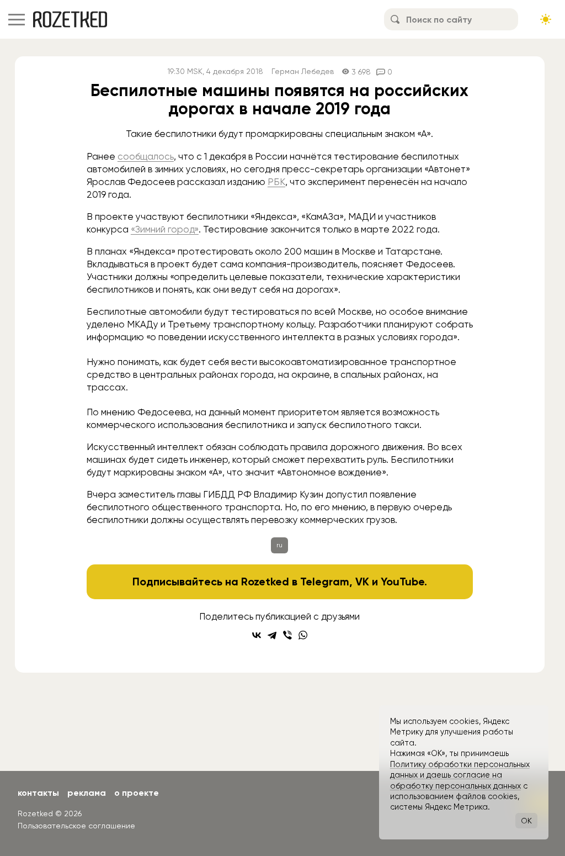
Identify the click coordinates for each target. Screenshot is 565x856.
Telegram (324, 581)
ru (279, 545)
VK (362, 581)
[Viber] (287, 635)
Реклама (86, 793)
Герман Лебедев (302, 71)
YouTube (402, 581)
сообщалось (146, 156)
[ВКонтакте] (256, 635)
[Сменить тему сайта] (546, 19)
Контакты (38, 793)
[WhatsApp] (303, 635)
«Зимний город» (165, 229)
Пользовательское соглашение (76, 825)
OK (526, 820)
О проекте (136, 793)
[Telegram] (272, 635)
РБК (276, 181)
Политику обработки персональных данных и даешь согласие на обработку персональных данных (460, 775)
